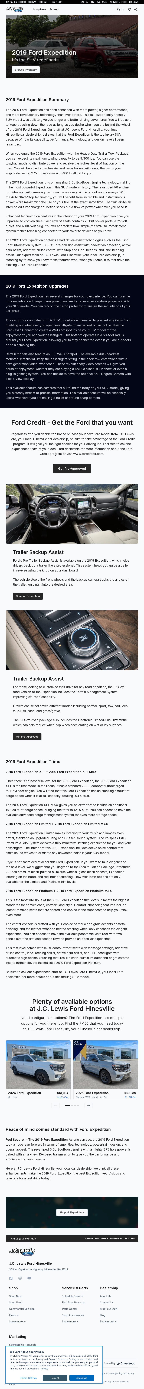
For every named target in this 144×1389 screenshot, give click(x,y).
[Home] (14, 9)
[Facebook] (11, 1278)
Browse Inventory (26, 69)
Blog (102, 1315)
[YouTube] (29, 1278)
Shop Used (15, 1302)
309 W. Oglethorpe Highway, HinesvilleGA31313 (34, 2)
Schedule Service (72, 1296)
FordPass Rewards (73, 1302)
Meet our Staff (108, 1308)
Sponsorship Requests (22, 1344)
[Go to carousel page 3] (75, 1105)
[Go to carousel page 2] (72, 1105)
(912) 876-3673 (98, 2)
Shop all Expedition (28, 596)
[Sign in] (135, 9)
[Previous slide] (55, 1105)
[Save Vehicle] (67, 1043)
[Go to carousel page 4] (78, 1105)
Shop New (15, 1296)
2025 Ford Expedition (92, 1093)
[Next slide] (88, 1105)
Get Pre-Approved (72, 468)
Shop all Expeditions (72, 1212)
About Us (105, 1296)
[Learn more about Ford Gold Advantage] (79, 1050)
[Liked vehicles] (129, 9)
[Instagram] (20, 1278)
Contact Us (107, 1302)
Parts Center (69, 1308)
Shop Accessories (73, 1315)
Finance (14, 1315)
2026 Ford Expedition (24, 1093)
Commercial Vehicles (22, 1308)
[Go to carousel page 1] (67, 1105)
